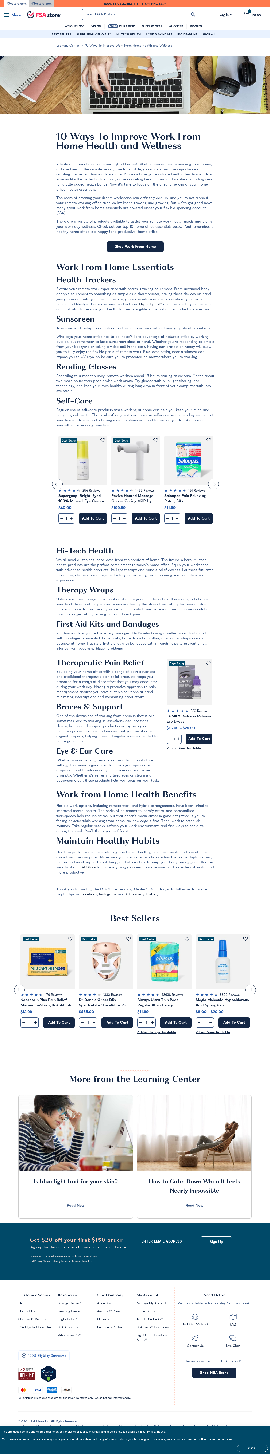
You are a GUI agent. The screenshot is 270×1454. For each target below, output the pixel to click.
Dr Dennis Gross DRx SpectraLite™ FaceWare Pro (103, 1002)
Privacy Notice (156, 1432)
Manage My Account (151, 1303)
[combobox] (140, 14)
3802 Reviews (230, 995)
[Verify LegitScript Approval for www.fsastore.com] (48, 1374)
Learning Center (67, 46)
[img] (82, 491)
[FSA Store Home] (44, 14)
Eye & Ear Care (84, 752)
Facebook (89, 895)
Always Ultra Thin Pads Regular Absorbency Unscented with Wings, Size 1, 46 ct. (163, 1002)
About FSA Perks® (150, 1319)
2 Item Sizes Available (184, 748)
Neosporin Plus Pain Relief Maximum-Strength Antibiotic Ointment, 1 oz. (46, 1002)
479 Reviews (53, 995)
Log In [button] (225, 15)
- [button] (61, 519)
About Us (104, 1303)
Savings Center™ (69, 1303)
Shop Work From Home (135, 247)
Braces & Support (89, 708)
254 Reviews (91, 491)
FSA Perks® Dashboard (153, 1327)
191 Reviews (196, 491)
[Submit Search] (193, 14)
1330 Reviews (112, 995)
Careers (103, 1319)
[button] (252, 14)
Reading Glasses (86, 368)
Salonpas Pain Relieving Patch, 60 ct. (185, 498)
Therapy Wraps (84, 591)
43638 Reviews (172, 995)
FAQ (21, 1303)
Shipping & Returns (32, 1319)
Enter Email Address (162, 1242)
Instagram (107, 895)
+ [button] (71, 519)
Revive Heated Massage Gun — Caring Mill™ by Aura (132, 498)
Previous (57, 484)
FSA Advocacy (68, 1327)
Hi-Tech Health (86, 552)
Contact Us (26, 1311)
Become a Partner (110, 1327)
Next (213, 484)
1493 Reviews (145, 491)
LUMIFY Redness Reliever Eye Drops (189, 719)
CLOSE (252, 1448)
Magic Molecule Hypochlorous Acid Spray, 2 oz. (222, 1002)
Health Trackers (86, 281)
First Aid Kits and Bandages (107, 625)
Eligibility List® (67, 1319)
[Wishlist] (102, 440)
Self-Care (74, 402)
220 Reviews (199, 711)
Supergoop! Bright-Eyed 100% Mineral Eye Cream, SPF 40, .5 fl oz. (81, 498)
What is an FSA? (70, 1335)
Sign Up (216, 1242)
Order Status (146, 1311)
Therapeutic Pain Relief (100, 664)
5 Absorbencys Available (156, 1032)
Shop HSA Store (214, 1373)
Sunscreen (75, 320)
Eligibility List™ (150, 305)
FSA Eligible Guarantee (34, 1327)
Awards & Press (109, 1311)
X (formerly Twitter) (142, 895)
